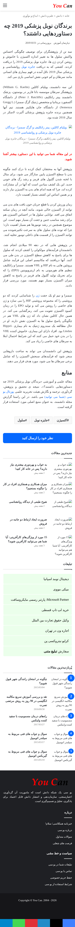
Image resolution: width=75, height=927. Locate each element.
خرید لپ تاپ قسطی (55, 610)
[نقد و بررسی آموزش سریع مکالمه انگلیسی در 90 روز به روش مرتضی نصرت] (61, 703)
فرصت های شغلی (62, 843)
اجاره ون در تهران (57, 630)
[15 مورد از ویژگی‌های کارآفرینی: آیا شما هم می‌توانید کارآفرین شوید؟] (61, 545)
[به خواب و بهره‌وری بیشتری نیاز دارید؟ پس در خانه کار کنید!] (61, 471)
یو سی (68, 792)
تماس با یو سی (64, 871)
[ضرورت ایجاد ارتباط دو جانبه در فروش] (61, 524)
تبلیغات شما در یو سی (60, 864)
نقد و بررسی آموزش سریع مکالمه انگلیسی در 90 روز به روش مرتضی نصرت (26, 701)
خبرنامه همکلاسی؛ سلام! (58, 823)
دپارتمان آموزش (62, 43)
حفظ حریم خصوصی (61, 877)
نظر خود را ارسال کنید (37, 438)
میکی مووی (61, 589)
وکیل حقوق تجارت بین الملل (50, 620)
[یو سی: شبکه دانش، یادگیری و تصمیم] (56, 5)
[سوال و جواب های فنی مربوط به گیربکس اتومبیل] (61, 757)
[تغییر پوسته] (19, 6)
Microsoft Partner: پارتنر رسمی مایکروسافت (40, 599)
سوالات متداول (64, 836)
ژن (37, 295)
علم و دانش (47, 15)
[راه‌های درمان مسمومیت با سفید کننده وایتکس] (61, 721)
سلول (21, 420)
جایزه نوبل (28, 66)
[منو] (5, 6)
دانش (59, 15)
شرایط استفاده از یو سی (58, 884)
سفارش (56, 651)
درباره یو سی (65, 830)
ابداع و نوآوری (30, 15)
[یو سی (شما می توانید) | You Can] (37, 781)
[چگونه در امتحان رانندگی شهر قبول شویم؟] (61, 684)
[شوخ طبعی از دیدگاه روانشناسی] (61, 507)
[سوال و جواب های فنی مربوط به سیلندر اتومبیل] (61, 739)
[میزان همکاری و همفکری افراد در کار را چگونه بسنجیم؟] (61, 489)
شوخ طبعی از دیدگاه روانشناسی (28, 501)
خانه (67, 15)
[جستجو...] (12, 6)
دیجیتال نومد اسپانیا (56, 579)
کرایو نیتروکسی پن (56, 641)
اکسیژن (62, 420)
